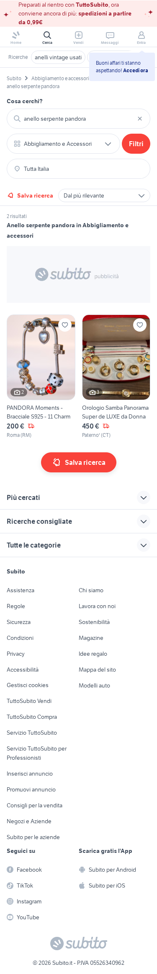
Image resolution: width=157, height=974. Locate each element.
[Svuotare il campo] (139, 118)
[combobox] (78, 118)
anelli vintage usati (58, 57)
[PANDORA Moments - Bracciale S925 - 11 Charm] (41, 377)
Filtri (136, 144)
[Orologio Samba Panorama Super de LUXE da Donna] (116, 377)
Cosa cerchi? (25, 101)
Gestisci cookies (28, 685)
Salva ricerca (35, 195)
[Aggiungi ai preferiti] (65, 325)
